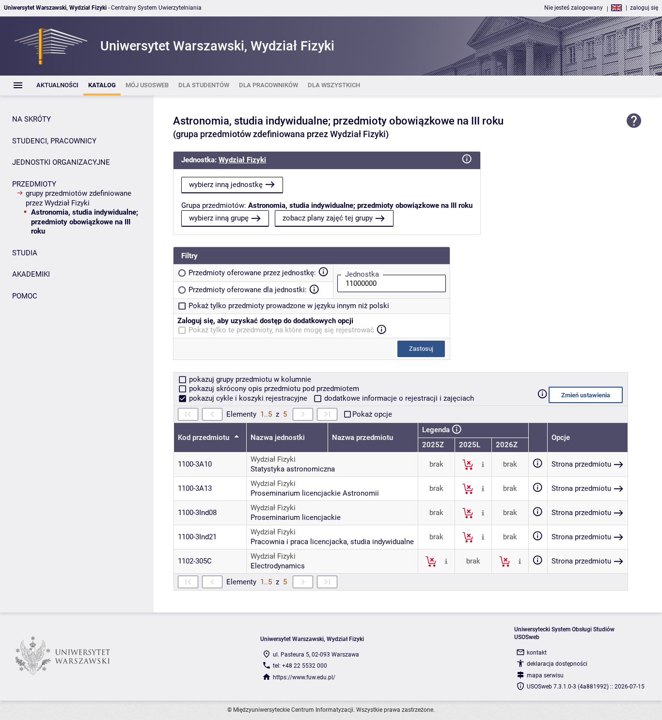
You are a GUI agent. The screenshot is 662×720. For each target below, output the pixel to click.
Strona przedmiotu (581, 464)
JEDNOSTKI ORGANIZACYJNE (61, 162)
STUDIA (24, 253)
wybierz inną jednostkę (226, 184)
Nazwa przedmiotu (362, 437)
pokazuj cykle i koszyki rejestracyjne (248, 398)
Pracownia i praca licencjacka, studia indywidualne (332, 541)
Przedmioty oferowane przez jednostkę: (252, 272)
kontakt (537, 652)
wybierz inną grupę (219, 218)
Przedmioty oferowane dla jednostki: (248, 289)
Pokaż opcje (372, 414)
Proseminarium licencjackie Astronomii (315, 493)
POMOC (24, 296)
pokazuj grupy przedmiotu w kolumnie (249, 379)
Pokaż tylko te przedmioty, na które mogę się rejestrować (281, 330)
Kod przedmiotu (204, 437)
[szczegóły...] (483, 464)
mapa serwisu (545, 675)
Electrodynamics (278, 566)
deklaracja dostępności (557, 663)
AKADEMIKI (31, 274)
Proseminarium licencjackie (296, 517)
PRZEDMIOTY (34, 184)
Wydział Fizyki (242, 160)
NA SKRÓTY (31, 119)
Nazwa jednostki (278, 437)
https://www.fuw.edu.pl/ (304, 677)
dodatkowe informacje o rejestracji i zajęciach (398, 398)
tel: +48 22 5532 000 (300, 665)
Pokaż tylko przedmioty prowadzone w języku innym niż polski (289, 305)
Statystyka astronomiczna (293, 469)
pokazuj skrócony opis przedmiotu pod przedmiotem (273, 388)
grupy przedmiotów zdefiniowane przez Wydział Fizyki (78, 198)
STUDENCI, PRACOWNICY (54, 141)
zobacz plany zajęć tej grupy (328, 218)
